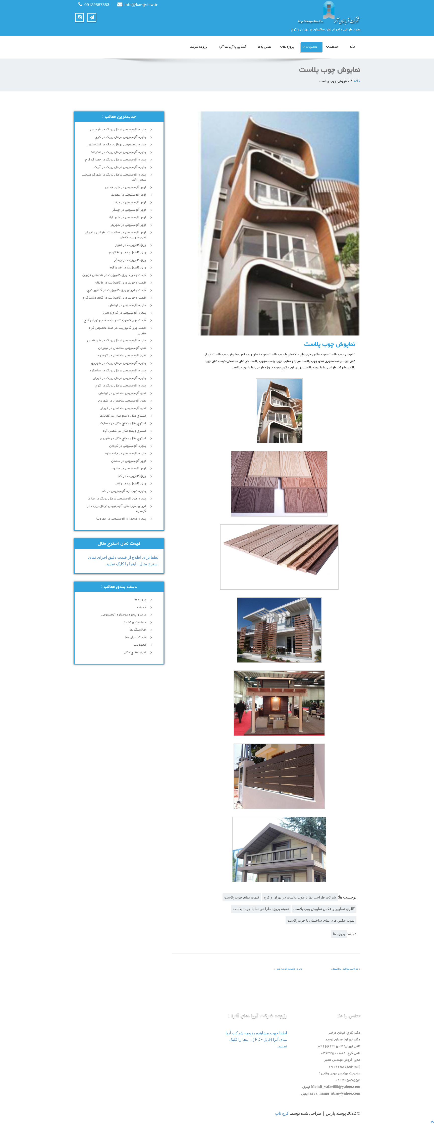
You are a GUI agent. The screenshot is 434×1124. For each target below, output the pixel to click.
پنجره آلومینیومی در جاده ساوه (125, 454)
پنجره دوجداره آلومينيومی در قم (124, 491)
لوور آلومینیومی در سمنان (128, 461)
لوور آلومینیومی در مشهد (129, 469)
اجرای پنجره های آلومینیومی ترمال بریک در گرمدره (116, 508)
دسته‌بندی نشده (135, 622)
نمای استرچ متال (135, 652)
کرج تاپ (282, 1113)
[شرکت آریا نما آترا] (290, 12)
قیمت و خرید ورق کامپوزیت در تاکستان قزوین (114, 275)
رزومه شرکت (198, 47)
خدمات (333, 47)
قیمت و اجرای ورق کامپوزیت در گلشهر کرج (116, 290)
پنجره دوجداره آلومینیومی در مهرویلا (121, 519)
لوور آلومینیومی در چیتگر (129, 210)
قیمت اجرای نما (135, 637)
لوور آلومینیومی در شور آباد (127, 217)
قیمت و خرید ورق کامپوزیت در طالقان (120, 283)
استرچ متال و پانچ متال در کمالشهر (122, 416)
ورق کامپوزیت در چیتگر (130, 260)
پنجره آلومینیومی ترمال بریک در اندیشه (118, 152)
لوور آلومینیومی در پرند (130, 202)
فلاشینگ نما (138, 630)
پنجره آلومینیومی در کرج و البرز (124, 313)
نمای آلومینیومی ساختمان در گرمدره (122, 356)
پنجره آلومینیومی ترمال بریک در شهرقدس (116, 341)
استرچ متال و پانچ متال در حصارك (123, 423)
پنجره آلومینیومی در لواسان (127, 305)
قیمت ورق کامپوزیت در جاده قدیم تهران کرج (115, 320)
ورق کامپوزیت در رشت (130, 484)
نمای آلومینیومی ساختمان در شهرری (122, 401)
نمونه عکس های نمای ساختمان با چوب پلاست (321, 920)
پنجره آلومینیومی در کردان (127, 446)
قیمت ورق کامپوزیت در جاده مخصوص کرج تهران (117, 330)
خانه (352, 47)
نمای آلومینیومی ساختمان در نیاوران (122, 348)
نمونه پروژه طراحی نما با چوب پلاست (261, 908)
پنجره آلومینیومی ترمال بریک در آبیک (120, 167)
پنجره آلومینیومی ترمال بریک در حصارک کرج (115, 160)
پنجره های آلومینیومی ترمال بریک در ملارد (117, 499)
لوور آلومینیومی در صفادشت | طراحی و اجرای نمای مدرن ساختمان (115, 235)
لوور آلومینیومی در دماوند (128, 195)
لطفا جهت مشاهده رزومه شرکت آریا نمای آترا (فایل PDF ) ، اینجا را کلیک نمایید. (256, 1039)
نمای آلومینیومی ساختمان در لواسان (122, 393)
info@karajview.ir (140, 5)
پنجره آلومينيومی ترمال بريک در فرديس (117, 130)
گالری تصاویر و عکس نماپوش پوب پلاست (324, 908)
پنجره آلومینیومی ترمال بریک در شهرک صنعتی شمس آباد (114, 177)
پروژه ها (288, 47)
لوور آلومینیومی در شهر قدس (125, 187)
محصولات (311, 47)
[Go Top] (432, 1121)
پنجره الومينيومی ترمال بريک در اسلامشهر (117, 145)
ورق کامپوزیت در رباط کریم (127, 253)
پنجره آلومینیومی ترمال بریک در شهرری (118, 363)
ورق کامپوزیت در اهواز (130, 245)
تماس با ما (264, 47)
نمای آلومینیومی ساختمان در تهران (123, 408)
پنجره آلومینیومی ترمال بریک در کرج (120, 137)
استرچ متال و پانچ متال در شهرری (123, 438)
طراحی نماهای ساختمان (344, 969)
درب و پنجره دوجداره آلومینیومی (123, 615)
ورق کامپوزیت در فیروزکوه (128, 268)
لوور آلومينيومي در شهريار (128, 225)
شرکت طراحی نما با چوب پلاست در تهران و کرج (300, 897)
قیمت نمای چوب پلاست (241, 897)
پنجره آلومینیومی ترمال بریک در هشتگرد (117, 371)
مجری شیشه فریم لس (289, 969)
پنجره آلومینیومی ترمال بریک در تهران (119, 378)
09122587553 (96, 5)
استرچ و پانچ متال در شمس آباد (124, 431)
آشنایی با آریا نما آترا (232, 47)
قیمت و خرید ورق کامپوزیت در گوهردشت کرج (114, 298)
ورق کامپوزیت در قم (132, 476)
